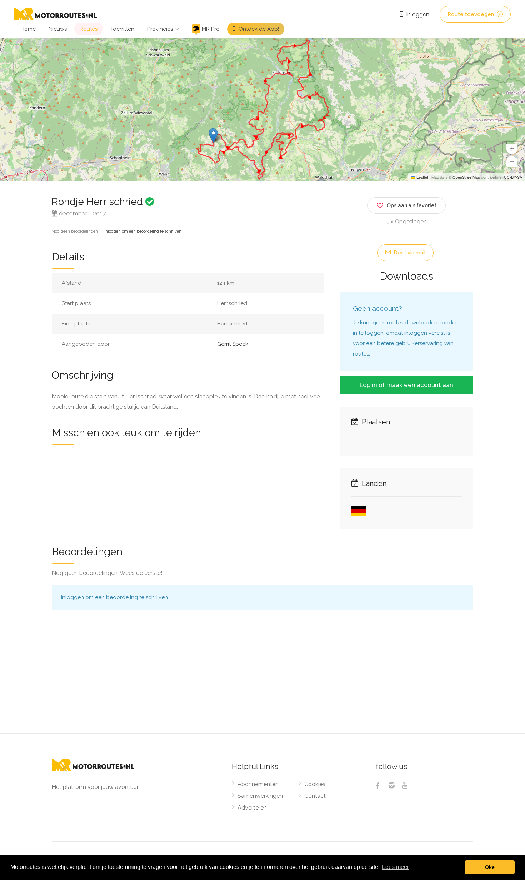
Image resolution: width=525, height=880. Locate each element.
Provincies (160, 29)
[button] (213, 135)
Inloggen (417, 14)
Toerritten (122, 29)
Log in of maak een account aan (406, 384)
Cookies (314, 784)
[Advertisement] (262, 680)
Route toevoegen (471, 14)
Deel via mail (409, 252)
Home (28, 29)
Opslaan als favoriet (411, 205)
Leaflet (421, 177)
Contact (315, 795)
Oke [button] (490, 867)
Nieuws (58, 29)
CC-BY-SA (513, 177)
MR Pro (210, 29)
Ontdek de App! (258, 29)
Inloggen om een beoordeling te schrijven (142, 231)
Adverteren (252, 807)
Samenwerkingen (260, 795)
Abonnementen (258, 784)
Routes (89, 29)
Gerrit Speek (232, 344)
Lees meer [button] (395, 867)
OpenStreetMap (466, 177)
